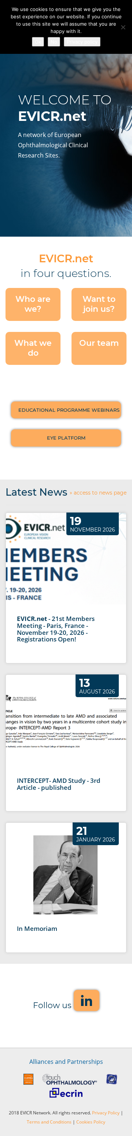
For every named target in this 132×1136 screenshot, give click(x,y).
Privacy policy (82, 42)
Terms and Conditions (49, 1122)
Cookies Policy (90, 1122)
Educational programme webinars (69, 410)
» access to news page (98, 493)
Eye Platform (66, 438)
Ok (38, 42)
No (54, 42)
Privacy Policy (106, 1113)
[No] (122, 27)
